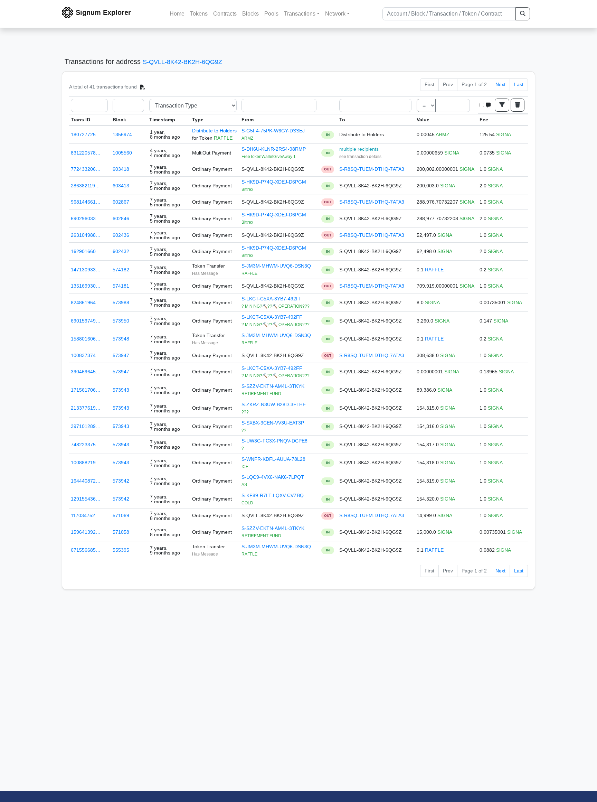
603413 (121, 185)
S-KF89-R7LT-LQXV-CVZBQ (272, 495)
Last (518, 84)
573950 (121, 321)
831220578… (86, 153)
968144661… (86, 202)
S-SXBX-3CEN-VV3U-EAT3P (272, 423)
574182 (121, 269)
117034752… (85, 515)
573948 (121, 339)
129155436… (86, 499)
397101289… (86, 426)
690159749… (86, 321)
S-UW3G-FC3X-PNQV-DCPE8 (274, 441)
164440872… (86, 481)
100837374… (86, 355)
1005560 (122, 153)
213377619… (86, 408)
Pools (271, 14)
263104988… (86, 235)
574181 (121, 286)
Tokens (199, 14)
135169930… (86, 286)
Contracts (225, 14)
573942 (121, 481)
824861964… (86, 302)
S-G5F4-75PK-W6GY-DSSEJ (273, 130)
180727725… (86, 134)
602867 (121, 202)
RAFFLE (434, 269)
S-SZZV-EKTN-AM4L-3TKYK (272, 386)
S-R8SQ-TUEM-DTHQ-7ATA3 (371, 169)
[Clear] (517, 105)
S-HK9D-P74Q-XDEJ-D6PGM (273, 182)
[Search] (522, 13)
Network (335, 14)
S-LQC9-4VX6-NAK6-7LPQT (272, 477)
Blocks (250, 14)
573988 (121, 302)
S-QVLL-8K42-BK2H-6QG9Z (182, 61)
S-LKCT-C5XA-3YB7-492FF (271, 298)
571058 (121, 532)
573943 (121, 390)
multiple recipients (359, 149)
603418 (121, 169)
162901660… (86, 251)
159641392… (86, 532)
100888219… (86, 462)
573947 (121, 355)
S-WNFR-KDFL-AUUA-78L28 (273, 459)
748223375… (86, 444)
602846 (121, 218)
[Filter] (502, 105)
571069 (121, 515)
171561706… (86, 390)
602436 (121, 235)
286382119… (85, 185)
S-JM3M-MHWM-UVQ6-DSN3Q (276, 266)
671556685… (86, 550)
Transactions (299, 14)
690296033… (86, 218)
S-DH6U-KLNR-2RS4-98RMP (273, 149)
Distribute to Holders (214, 130)
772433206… (86, 169)
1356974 (122, 134)
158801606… (86, 339)
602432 (121, 251)
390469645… (86, 371)
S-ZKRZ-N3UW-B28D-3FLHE (273, 404)
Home (177, 14)
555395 (121, 550)
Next (500, 84)
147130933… (86, 269)
